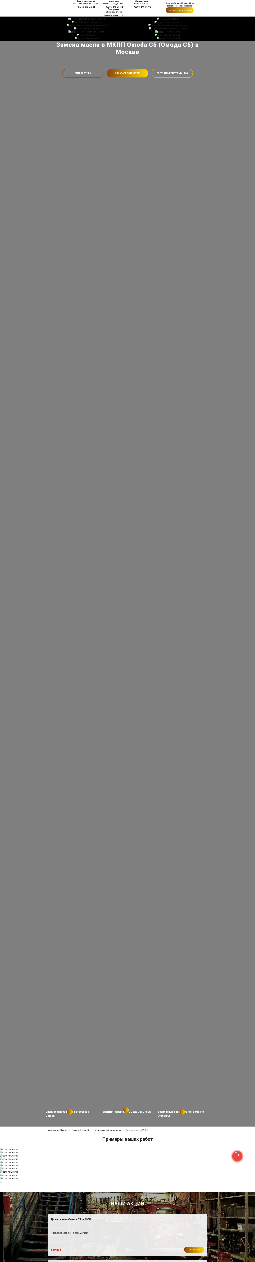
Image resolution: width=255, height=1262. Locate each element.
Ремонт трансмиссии (91, 22)
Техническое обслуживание (91, 19)
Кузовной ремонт (173, 35)
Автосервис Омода (57, 1130)
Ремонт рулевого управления (173, 28)
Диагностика (173, 19)
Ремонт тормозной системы (91, 32)
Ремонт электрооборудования (173, 25)
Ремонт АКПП (173, 38)
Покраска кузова (173, 32)
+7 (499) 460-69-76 (141, 7)
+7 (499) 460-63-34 (113, 7)
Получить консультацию (180, 10)
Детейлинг (91, 35)
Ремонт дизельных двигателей (91, 25)
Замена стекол (91, 38)
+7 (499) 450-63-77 (113, 15)
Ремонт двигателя (173, 22)
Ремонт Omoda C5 (80, 1130)
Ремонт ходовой (92, 28)
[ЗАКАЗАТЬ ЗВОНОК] (237, 1156)
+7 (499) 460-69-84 (86, 7)
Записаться (194, 1249)
